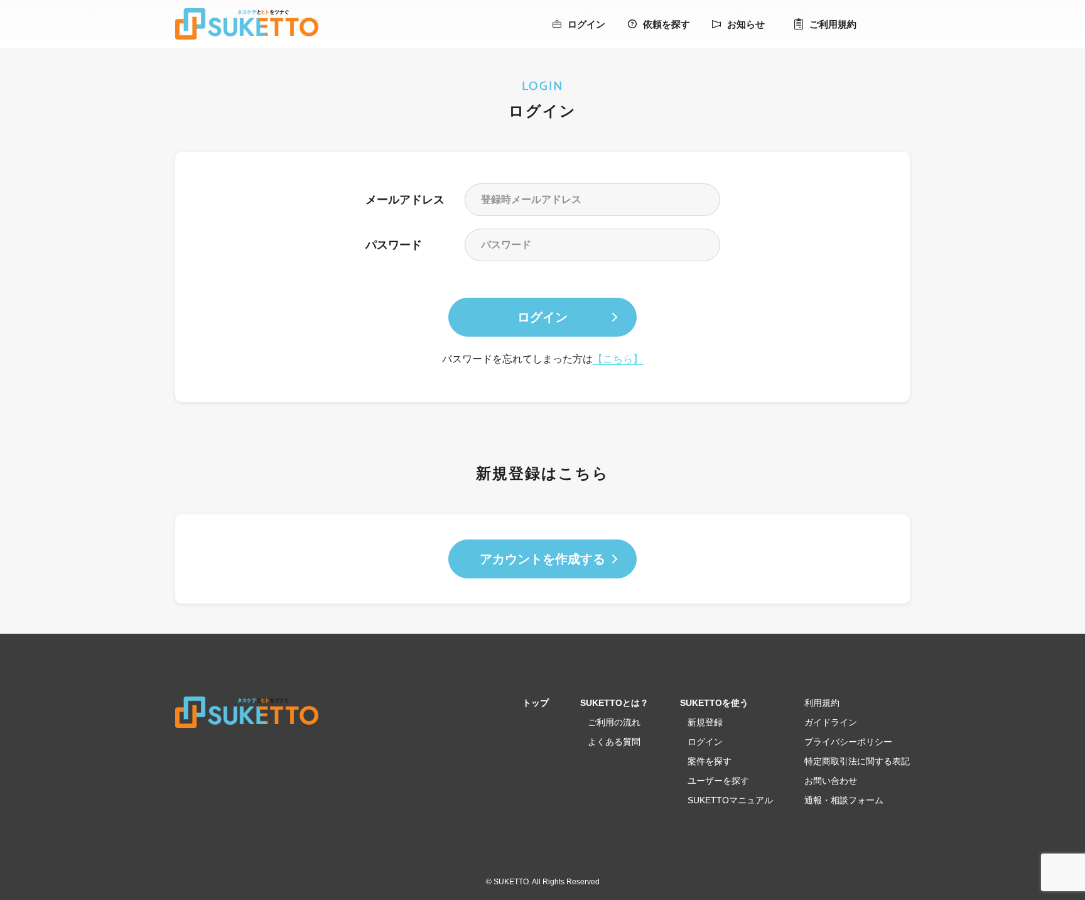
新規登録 (705, 722)
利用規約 (821, 703)
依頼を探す (666, 24)
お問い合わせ (830, 781)
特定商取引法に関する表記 (857, 761)
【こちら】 (618, 359)
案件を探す (709, 761)
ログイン (586, 24)
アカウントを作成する (542, 559)
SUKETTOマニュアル (730, 800)
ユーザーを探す (718, 781)
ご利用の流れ (614, 722)
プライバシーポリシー (848, 742)
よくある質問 (614, 742)
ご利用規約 (832, 24)
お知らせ (746, 24)
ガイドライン (830, 722)
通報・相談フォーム (843, 800)
